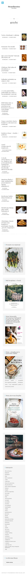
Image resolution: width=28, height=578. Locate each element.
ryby (6, 526)
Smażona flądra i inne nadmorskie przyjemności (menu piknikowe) (7, 182)
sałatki (6, 527)
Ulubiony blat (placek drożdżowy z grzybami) (8, 68)
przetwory (7, 522)
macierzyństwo (8, 498)
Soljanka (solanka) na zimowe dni (8, 80)
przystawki (7, 524)
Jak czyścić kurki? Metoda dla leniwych (10, 56)
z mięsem (7, 543)
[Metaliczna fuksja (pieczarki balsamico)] (21, 210)
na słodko (7, 502)
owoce (6, 510)
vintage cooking (8, 533)
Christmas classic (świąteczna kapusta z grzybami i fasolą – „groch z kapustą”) (8, 224)
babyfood (7, 473)
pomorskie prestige (9, 519)
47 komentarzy (5, 172)
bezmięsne (5, 37)
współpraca (7, 539)
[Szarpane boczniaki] (23, 47)
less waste (7, 493)
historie (6, 488)
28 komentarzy (13, 136)
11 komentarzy (13, 96)
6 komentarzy (12, 59)
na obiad (4, 72)
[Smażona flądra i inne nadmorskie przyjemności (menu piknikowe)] (21, 181)
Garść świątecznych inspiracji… (6, 146)
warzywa (7, 534)
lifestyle (7, 495)
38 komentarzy (5, 151)
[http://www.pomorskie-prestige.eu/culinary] (14, 447)
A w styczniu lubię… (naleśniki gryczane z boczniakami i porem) (8, 92)
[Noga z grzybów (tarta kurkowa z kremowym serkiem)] (23, 122)
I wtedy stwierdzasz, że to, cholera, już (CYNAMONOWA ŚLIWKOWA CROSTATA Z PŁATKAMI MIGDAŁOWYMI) (6, 163)
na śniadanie (8, 505)
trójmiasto (7, 531)
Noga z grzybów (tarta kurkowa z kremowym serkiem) (9, 122)
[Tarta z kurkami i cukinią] (24, 37)
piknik (6, 515)
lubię (6, 497)
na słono (4, 83)
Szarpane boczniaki (8, 47)
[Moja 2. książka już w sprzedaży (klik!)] (14, 367)
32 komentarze (5, 214)
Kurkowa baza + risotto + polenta (10, 134)
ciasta (6, 479)
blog (6, 476)
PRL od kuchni (8, 471)
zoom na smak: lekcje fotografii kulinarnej (12, 547)
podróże (6, 517)
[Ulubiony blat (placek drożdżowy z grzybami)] (23, 68)
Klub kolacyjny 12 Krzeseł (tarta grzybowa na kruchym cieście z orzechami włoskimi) (7, 107)
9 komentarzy (12, 48)
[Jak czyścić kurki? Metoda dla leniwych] (24, 58)
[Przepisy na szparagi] (14, 260)
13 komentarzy (12, 83)
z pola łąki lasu (8, 545)
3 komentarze (12, 37)
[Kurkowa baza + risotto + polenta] (24, 135)
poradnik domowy (9, 521)
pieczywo (7, 514)
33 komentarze (5, 189)
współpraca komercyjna (10, 541)
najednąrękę (8, 507)
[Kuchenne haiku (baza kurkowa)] (21, 198)
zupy (6, 549)
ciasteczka (7, 481)
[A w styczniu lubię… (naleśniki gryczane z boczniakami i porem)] (24, 93)
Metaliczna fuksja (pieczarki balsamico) (7, 209)
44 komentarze (5, 201)
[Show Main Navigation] (2, 3)
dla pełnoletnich (8, 485)
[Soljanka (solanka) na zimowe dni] (24, 81)
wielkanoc (7, 536)
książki (6, 490)
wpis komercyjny (9, 538)
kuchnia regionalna (9, 491)
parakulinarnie (8, 512)
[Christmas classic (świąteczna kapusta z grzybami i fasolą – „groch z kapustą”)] (22, 223)
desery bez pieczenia (9, 483)
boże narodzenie (6, 150)
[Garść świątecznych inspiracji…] (22, 146)
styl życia (7, 529)
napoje (6, 509)
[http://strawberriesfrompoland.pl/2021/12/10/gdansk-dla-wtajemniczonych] (14, 296)
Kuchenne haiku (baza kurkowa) (7, 197)
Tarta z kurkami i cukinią (10, 35)
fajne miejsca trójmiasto (10, 486)
